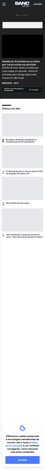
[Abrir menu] (4, 4)
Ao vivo (38, 4)
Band (18, 15)
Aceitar (22, 459)
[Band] (22, 4)
